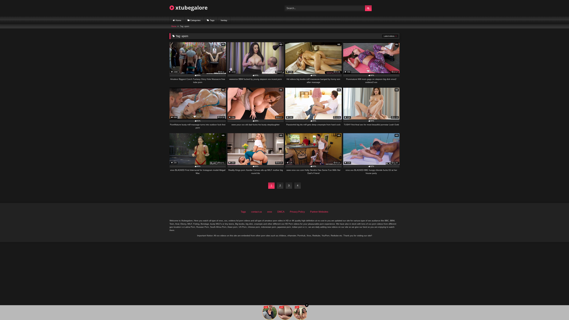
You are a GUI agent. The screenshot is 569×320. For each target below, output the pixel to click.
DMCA (280, 212)
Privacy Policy (297, 212)
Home (178, 20)
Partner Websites (319, 212)
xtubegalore (191, 7)
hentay (224, 20)
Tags (212, 20)
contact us (256, 212)
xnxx (269, 212)
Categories (195, 20)
